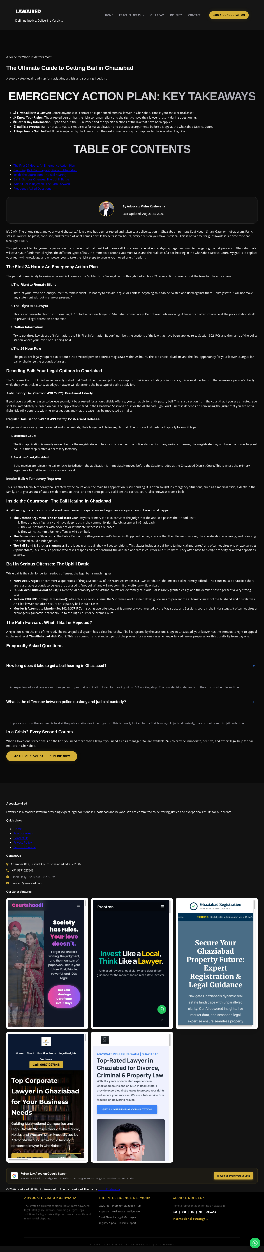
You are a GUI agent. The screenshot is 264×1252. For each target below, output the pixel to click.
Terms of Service (24, 847)
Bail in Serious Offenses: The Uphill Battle (41, 179)
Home (109, 15)
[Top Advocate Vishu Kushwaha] (132, 1097)
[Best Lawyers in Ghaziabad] (47, 1097)
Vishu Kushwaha (109, 1189)
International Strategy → (191, 1219)
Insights (176, 15)
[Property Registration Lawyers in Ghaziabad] (217, 963)
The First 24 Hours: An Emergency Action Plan (44, 165)
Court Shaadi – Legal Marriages (117, 1217)
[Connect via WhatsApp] (255, 1243)
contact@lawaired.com (27, 883)
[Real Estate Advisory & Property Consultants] (132, 963)
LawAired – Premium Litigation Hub (119, 1205)
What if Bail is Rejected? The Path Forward (41, 184)
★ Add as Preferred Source (233, 1175)
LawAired (28, 11)
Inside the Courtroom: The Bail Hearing (39, 175)
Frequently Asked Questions (32, 189)
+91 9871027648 (22, 870)
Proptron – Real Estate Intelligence (119, 1211)
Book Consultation (229, 14)
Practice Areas (130, 15)
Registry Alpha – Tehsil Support (117, 1223)
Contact (194, 15)
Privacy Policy (22, 843)
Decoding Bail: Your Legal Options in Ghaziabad (45, 170)
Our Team (157, 15)
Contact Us (20, 838)
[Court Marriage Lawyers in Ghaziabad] (47, 963)
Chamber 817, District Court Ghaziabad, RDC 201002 (46, 864)
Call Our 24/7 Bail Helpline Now (43, 756)
